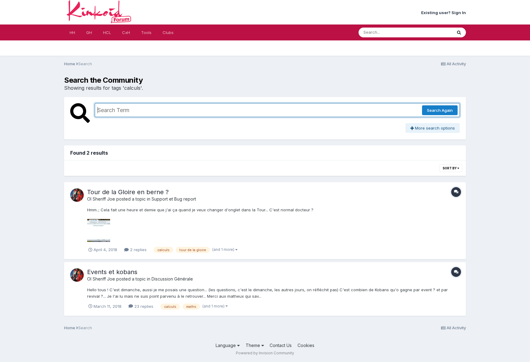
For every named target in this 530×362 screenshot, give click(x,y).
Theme (253, 345)
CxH (126, 32)
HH (72, 32)
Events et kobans (112, 272)
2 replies (138, 249)
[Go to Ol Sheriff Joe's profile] (77, 195)
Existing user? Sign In (443, 12)
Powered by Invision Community (265, 353)
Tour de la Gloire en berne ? (128, 192)
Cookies (306, 345)
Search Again (440, 110)
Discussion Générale (172, 278)
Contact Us (281, 345)
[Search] (459, 32)
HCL (107, 32)
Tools (146, 32)
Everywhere (433, 32)
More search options (434, 128)
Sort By (450, 168)
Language (226, 345)
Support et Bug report (174, 199)
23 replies (143, 306)
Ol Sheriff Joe (101, 199)
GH (89, 32)
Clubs (168, 32)
